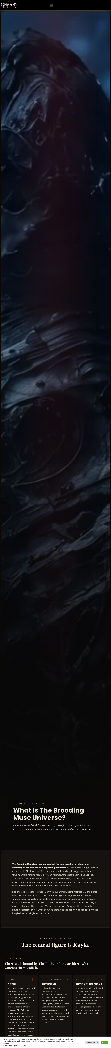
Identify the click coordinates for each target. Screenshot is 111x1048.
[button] (51, 5)
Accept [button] (104, 1042)
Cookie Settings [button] (92, 1042)
